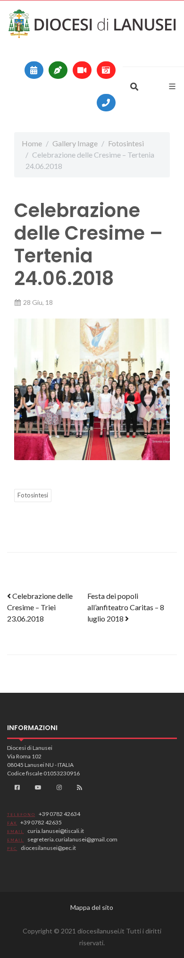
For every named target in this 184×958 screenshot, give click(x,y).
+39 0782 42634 (59, 813)
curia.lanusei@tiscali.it (55, 830)
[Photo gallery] (106, 70)
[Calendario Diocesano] (34, 70)
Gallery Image (75, 143)
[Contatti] (106, 102)
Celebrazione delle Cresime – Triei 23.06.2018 (40, 607)
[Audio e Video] (82, 70)
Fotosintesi (126, 143)
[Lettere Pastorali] (58, 70)
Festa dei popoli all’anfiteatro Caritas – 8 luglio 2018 (125, 607)
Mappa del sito (91, 907)
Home (32, 143)
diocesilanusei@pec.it (48, 847)
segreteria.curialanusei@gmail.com (72, 839)
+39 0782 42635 (41, 822)
